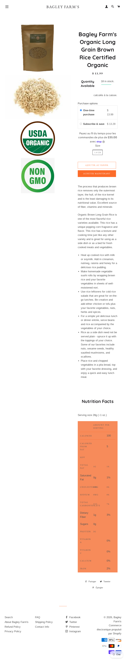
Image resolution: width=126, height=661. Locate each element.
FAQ (37, 617)
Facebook (75, 617)
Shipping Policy (44, 622)
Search (9, 617)
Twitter (73, 622)
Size (97, 145)
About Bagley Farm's (16, 622)
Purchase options (88, 103)
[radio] (81, 110)
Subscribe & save (94, 124)
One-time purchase (88, 112)
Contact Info (42, 626)
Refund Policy (13, 626)
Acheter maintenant (96, 173)
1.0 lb (97, 152)
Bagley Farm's (63, 6)
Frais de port (85, 95)
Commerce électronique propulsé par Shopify (109, 629)
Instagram (75, 631)
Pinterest (74, 626)
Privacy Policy (13, 631)
